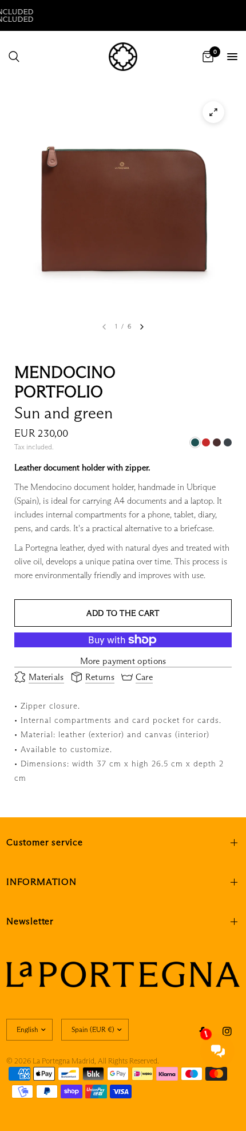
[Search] (14, 56)
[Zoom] (213, 112)
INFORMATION (41, 881)
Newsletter (30, 921)
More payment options (123, 661)
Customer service (44, 842)
